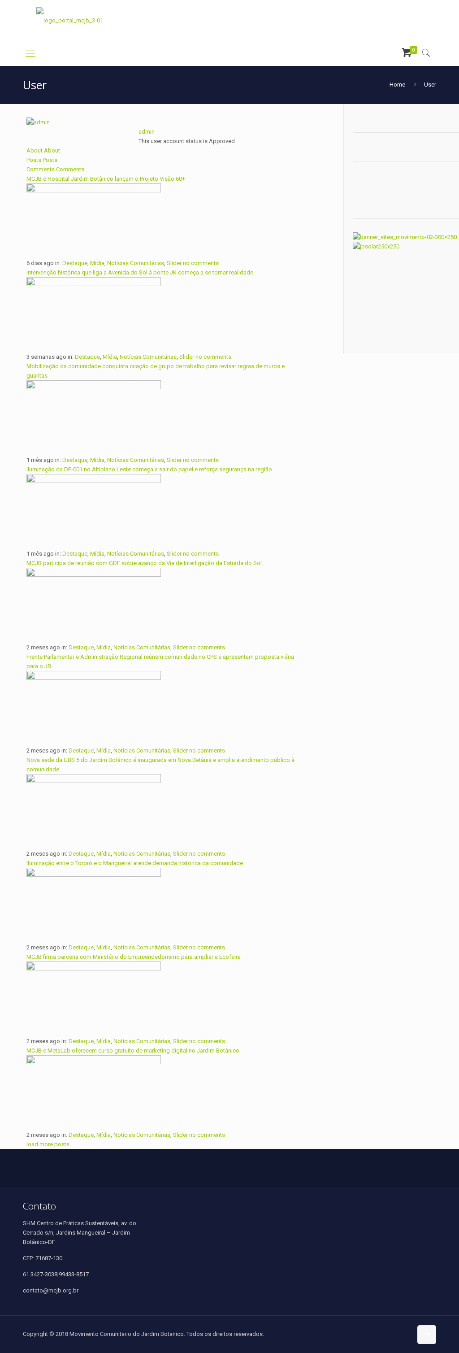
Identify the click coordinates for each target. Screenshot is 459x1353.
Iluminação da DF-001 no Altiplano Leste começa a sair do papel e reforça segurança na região (149, 469)
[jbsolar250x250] (376, 246)
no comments (201, 263)
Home (397, 84)
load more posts (47, 1144)
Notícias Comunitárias (135, 263)
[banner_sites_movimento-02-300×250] (405, 237)
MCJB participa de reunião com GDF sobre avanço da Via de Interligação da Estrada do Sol (144, 563)
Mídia (97, 263)
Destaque (74, 263)
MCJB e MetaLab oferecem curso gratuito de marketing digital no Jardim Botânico (132, 1050)
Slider (174, 263)
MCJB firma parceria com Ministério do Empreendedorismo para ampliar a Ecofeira (133, 956)
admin (147, 131)
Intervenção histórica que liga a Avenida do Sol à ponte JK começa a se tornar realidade (139, 272)
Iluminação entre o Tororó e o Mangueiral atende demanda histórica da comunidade (134, 863)
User (430, 84)
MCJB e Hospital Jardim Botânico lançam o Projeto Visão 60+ (105, 178)
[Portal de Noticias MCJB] (69, 20)
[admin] (38, 122)
